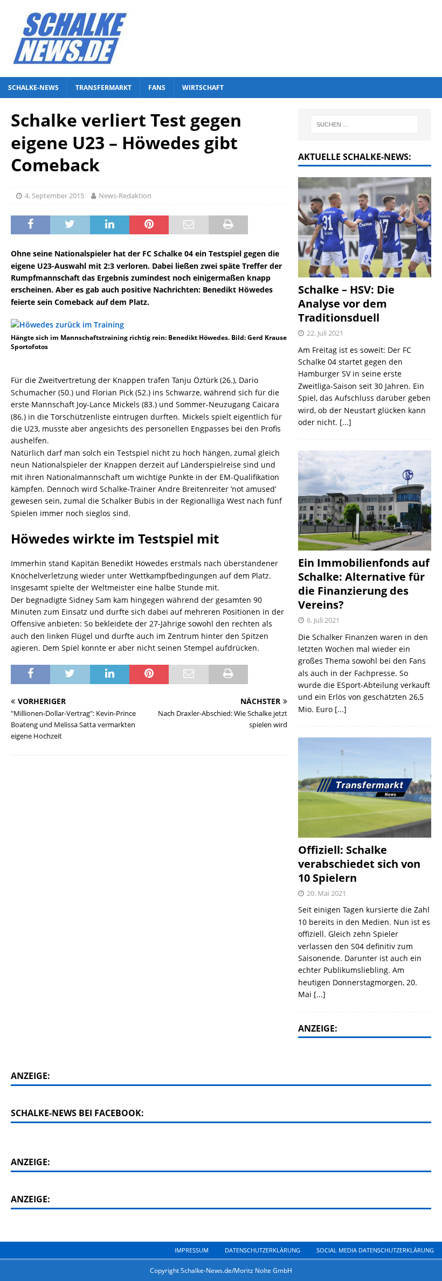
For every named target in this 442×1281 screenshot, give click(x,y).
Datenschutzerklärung (262, 1250)
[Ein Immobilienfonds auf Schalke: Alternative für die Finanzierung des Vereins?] (364, 500)
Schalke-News (33, 87)
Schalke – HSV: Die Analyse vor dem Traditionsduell (346, 303)
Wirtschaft (203, 87)
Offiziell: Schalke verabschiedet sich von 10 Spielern (359, 864)
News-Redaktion (125, 195)
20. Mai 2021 (326, 893)
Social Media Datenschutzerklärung (375, 1250)
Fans (156, 87)
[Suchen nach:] (364, 124)
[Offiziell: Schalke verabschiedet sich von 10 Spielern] (364, 787)
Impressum (192, 1250)
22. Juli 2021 (325, 333)
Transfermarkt (103, 87)
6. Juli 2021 (323, 620)
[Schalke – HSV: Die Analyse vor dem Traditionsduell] (364, 227)
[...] (345, 422)
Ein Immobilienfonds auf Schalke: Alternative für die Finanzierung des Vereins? (364, 583)
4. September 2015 (54, 195)
